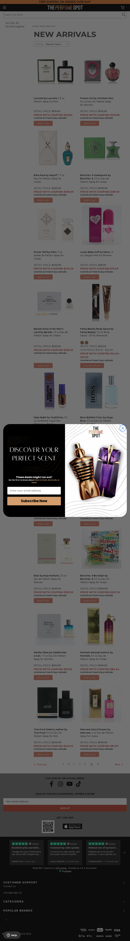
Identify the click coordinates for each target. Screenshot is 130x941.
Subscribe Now (34, 501)
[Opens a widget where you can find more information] (12, 935)
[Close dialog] (123, 428)
